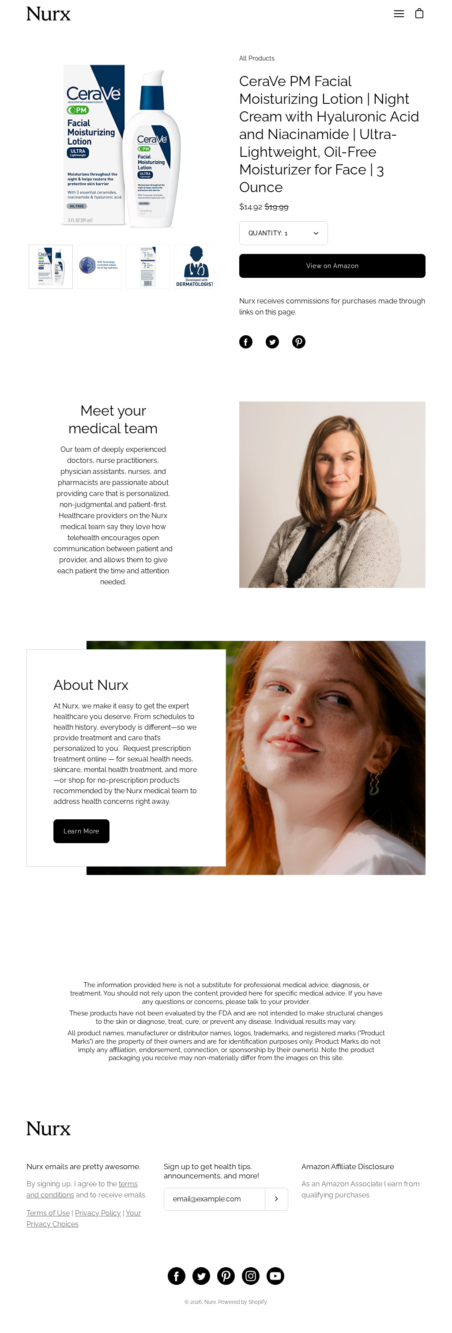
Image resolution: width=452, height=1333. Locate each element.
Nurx (210, 1302)
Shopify (258, 1302)
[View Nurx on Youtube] (275, 1276)
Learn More (81, 831)
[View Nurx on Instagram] (251, 1276)
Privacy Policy (98, 1213)
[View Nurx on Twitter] (201, 1276)
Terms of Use (48, 1213)
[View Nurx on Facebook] (176, 1276)
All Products (257, 58)
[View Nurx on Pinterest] (226, 1276)
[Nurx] (48, 14)
